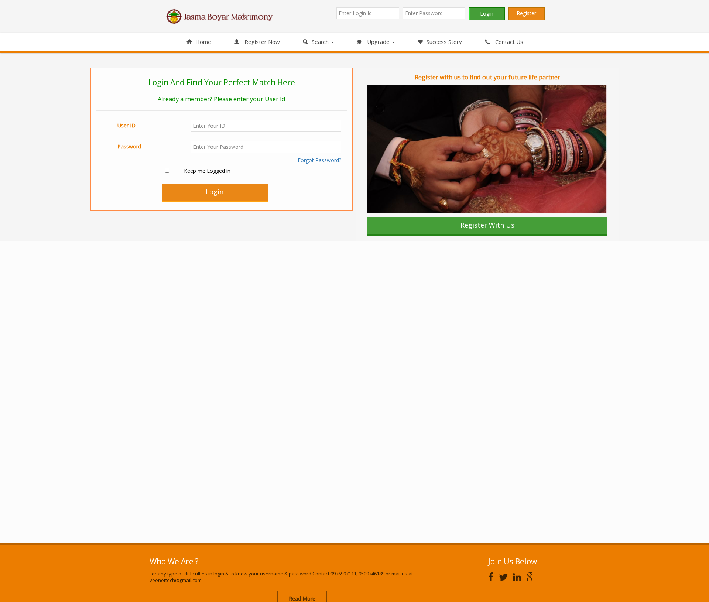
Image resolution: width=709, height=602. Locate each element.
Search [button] (321, 41)
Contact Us (508, 41)
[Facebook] (492, 577)
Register (526, 13)
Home (203, 41)
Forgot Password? (319, 160)
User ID (126, 125)
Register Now (261, 41)
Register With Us (487, 224)
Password (129, 146)
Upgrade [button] (378, 41)
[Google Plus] (531, 577)
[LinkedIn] (519, 577)
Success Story (444, 41)
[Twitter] (505, 577)
